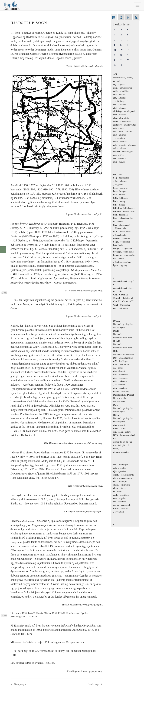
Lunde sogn (94, 684)
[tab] (114, 17)
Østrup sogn (20, 684)
